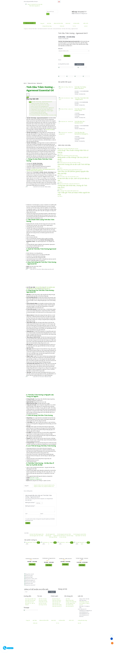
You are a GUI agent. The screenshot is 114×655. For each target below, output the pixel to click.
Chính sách (62, 26)
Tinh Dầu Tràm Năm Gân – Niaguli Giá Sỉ (82, 98)
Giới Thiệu (49, 23)
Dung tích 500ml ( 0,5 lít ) (49, 485)
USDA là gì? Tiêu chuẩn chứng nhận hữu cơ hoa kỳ (73, 151)
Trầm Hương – (34, 117)
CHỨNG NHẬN (76, 23)
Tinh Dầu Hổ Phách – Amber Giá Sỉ (80, 109)
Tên (26, 513)
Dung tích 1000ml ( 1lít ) (39, 486)
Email (41, 513)
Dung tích (60, 48)
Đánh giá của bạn (30, 502)
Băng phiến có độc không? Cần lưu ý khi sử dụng (73, 158)
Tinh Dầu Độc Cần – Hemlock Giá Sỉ (80, 122)
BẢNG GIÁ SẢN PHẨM (58, 23)
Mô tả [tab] (25, 83)
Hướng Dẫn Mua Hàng (46, 26)
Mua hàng (67, 55)
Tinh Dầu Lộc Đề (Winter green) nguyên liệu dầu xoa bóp (73, 172)
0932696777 (10, 648)
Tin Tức (74, 26)
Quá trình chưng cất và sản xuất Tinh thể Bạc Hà (74, 165)
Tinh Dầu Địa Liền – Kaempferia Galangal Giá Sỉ (81, 133)
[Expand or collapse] (27, 97)
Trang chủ (42, 23)
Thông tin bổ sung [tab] (32, 83)
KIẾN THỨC (85, 23)
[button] (58, 61)
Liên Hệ (85, 26)
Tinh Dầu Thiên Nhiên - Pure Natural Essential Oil (37, 28)
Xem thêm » (60, 154)
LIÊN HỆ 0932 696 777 (45, 288)
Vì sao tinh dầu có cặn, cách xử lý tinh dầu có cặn (73, 179)
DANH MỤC (68, 23)
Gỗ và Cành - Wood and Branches (54, 28)
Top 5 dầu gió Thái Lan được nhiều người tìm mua (74, 193)
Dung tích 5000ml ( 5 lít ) (49, 486)
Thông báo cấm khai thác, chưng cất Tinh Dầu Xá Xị (72, 186)
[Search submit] (47, 14)
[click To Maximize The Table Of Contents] (27, 94)
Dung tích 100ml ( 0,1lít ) (39, 485)
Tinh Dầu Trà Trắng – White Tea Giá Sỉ (81, 87)
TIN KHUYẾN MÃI (39, 287)
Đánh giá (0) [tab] (39, 83)
